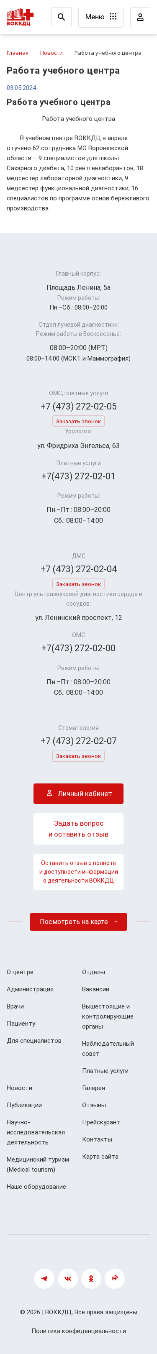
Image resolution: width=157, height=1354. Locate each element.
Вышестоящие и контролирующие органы (108, 1016)
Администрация (30, 989)
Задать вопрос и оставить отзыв (78, 828)
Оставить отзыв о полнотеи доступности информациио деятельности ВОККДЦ (78, 872)
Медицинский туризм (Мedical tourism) (38, 1164)
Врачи (15, 1006)
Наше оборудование (36, 1186)
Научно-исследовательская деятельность (36, 1132)
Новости (19, 1088)
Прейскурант (101, 1122)
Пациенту (21, 1023)
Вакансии (95, 989)
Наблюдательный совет (108, 1048)
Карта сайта (100, 1156)
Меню (95, 17)
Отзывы (94, 1105)
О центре (20, 972)
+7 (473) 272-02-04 (79, 569)
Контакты (97, 1139)
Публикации (24, 1105)
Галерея (93, 1088)
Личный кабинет (84, 793)
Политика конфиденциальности (78, 1331)
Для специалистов (34, 1040)
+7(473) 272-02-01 (78, 476)
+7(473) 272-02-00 (78, 648)
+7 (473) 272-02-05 (79, 406)
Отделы (93, 972)
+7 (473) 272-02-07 (79, 741)
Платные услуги (105, 1071)
